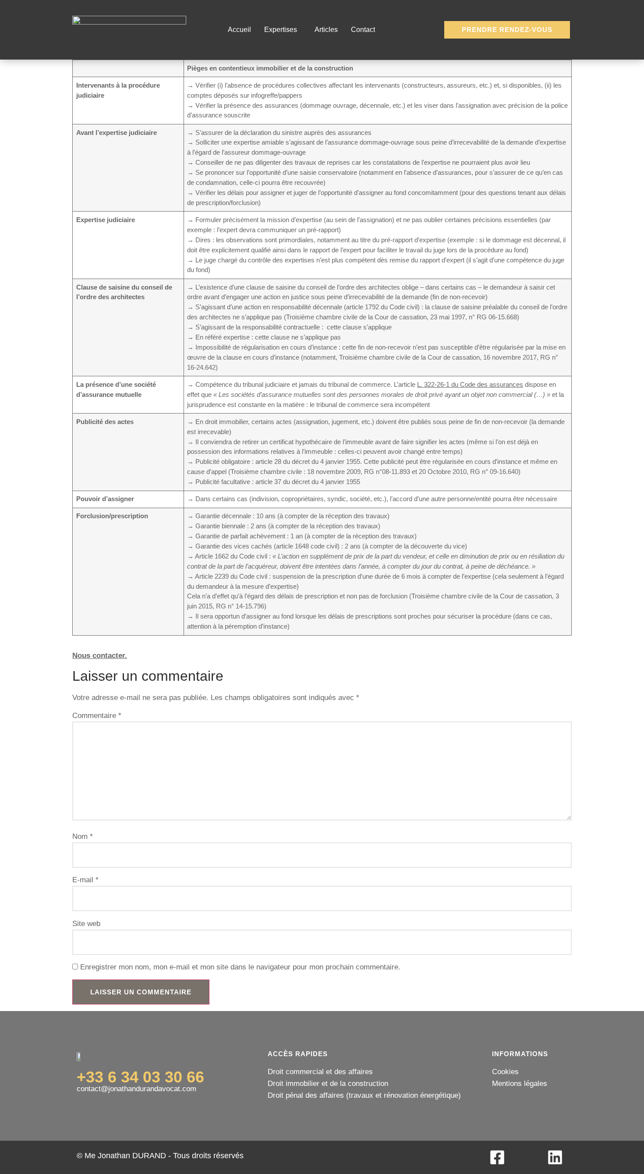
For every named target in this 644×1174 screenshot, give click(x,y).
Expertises (280, 29)
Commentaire (96, 716)
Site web (86, 924)
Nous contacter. (99, 655)
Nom (82, 837)
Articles (326, 29)
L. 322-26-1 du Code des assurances (470, 384)
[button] (283, 30)
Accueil (239, 29)
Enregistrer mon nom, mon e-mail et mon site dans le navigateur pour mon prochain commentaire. (240, 967)
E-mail (85, 880)
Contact (363, 29)
